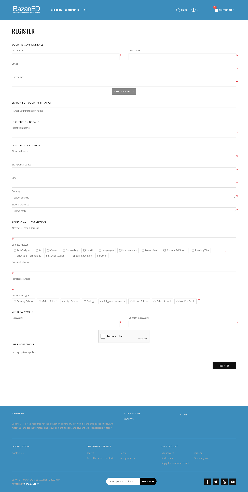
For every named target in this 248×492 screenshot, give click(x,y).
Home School (140, 301)
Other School (164, 301)
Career (54, 250)
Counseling (72, 250)
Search (90, 453)
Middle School (49, 301)
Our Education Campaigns (65, 10)
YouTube (232, 482)
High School (71, 301)
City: (14, 178)
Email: (15, 64)
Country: (16, 191)
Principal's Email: (21, 279)
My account (167, 453)
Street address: (20, 151)
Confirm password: (139, 318)
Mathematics (129, 250)
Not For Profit (187, 301)
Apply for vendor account (175, 463)
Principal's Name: (21, 262)
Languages (108, 250)
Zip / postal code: (21, 164)
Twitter (216, 482)
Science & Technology (29, 256)
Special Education (82, 256)
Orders (198, 453)
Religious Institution (114, 301)
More (84, 10)
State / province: (21, 204)
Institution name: (21, 128)
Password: (17, 318)
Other (103, 256)
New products (127, 458)
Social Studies (56, 256)
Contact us (18, 453)
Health (89, 250)
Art (40, 250)
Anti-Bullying (23, 250)
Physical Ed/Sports (177, 250)
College (91, 301)
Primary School (25, 301)
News (122, 453)
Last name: (135, 50)
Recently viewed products (100, 458)
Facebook (207, 482)
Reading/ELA (202, 250)
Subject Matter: (20, 245)
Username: (18, 77)
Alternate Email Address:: (25, 228)
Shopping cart (201, 458)
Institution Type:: (21, 295)
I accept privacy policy (24, 352)
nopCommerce (31, 484)
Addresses (167, 458)
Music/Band (151, 250)
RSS (224, 482)
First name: (18, 50)
